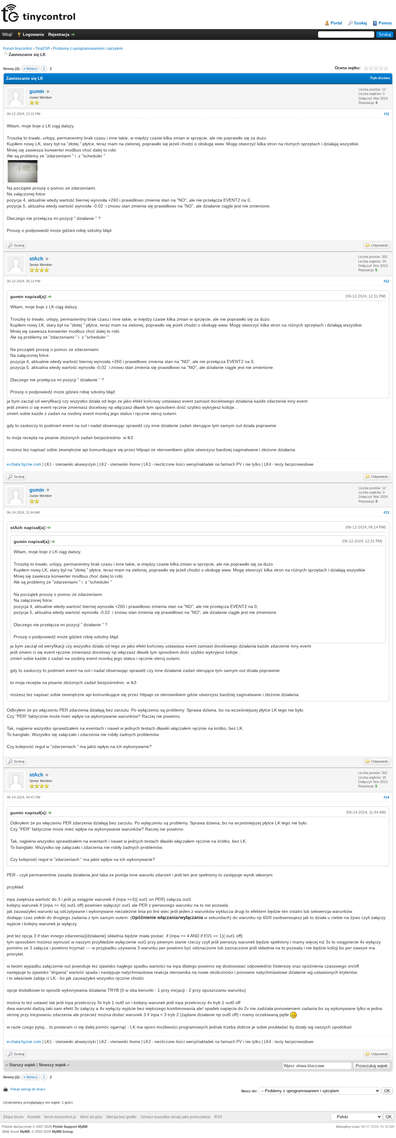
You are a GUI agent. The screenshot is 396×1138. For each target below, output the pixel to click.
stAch (36, 258)
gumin (36, 91)
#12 (386, 281)
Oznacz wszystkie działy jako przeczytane (175, 1117)
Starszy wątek (22, 1065)
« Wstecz (31, 69)
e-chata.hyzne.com (24, 464)
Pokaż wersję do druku (28, 1089)
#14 (386, 797)
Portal (336, 23)
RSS (218, 1117)
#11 (386, 114)
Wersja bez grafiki (121, 1117)
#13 (386, 512)
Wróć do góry (91, 1117)
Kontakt (34, 1117)
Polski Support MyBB (70, 1126)
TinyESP (42, 48)
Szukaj (360, 23)
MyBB (25, 1131)
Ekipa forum (13, 1117)
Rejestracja (58, 34)
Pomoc (385, 23)
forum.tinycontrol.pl (60, 1117)
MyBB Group (62, 1131)
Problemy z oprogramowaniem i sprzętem (88, 48)
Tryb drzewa (380, 78)
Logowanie (33, 34)
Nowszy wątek (52, 1065)
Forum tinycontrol (17, 48)
